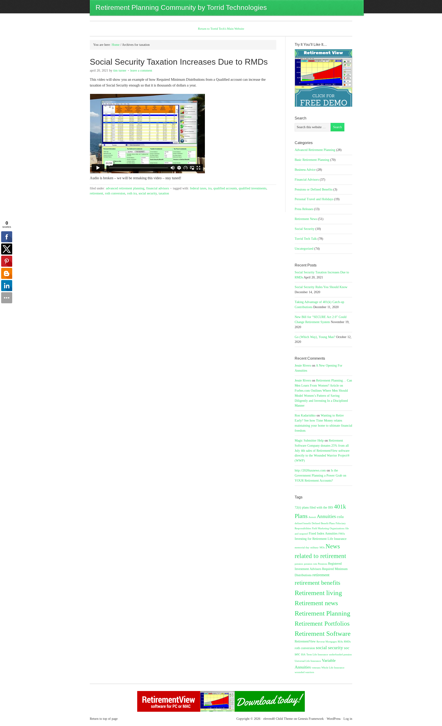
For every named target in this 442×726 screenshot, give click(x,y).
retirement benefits (317, 582)
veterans (316, 667)
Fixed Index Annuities (323, 533)
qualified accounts (225, 188)
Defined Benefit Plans (323, 523)
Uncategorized (304, 248)
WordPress (333, 718)
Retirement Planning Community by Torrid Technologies (181, 7)
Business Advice (305, 169)
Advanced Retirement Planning (125, 188)
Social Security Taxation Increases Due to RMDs (179, 62)
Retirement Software (323, 633)
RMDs (347, 641)
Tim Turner (119, 70)
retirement (96, 193)
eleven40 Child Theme (278, 718)
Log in (347, 718)
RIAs (340, 641)
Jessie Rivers (303, 365)
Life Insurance (337, 539)
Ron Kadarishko (305, 415)
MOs (322, 547)
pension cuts (310, 564)
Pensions (322, 564)
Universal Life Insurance (308, 661)
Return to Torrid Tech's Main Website (221, 28)
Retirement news (316, 603)
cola (340, 517)
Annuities (326, 516)
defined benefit (303, 523)
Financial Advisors (157, 188)
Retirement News (306, 219)
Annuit (312, 517)
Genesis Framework (311, 718)
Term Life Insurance (317, 654)
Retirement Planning (322, 613)
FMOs (341, 533)
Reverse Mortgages (327, 641)
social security (148, 193)
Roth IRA (132, 193)
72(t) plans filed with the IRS (314, 507)
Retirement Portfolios (322, 623)
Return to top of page (104, 718)
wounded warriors (304, 672)
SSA (303, 654)
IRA (210, 188)
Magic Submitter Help (309, 440)
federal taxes (198, 188)
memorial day (302, 547)
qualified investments (252, 188)
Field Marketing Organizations (328, 528)
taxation (164, 193)
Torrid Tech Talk (306, 238)
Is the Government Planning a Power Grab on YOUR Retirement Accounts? (320, 475)
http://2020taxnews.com (310, 470)
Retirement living (318, 592)
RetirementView (305, 641)
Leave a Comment (141, 70)
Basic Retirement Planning (312, 160)
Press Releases (304, 209)
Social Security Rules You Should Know (321, 287)
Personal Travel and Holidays (314, 199)
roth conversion (115, 193)
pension (299, 564)
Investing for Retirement (311, 539)
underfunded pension (340, 654)
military (314, 547)
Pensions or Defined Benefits (313, 189)
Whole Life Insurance (332, 667)
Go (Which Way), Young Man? (315, 337)
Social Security (304, 229)
